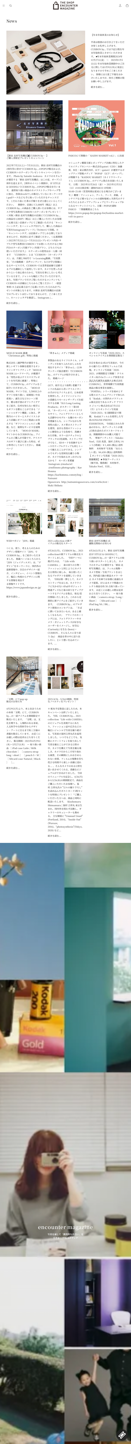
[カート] (127, 5)
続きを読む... (97, 86)
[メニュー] (3, 5)
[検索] (10, 5)
